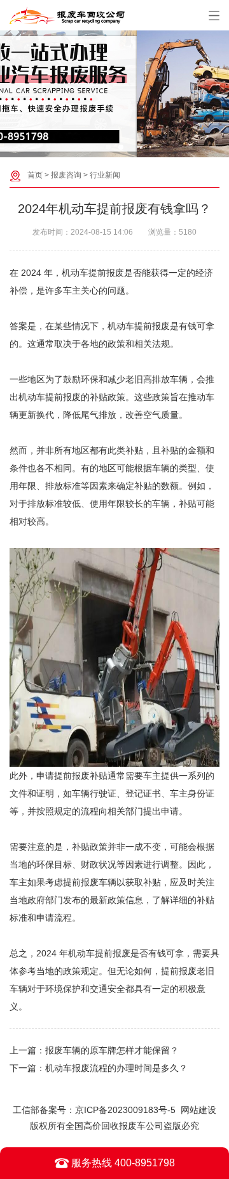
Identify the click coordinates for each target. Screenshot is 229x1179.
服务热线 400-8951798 (122, 1162)
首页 (35, 175)
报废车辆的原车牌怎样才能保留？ (112, 1050)
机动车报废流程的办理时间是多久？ (116, 1068)
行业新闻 (105, 175)
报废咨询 (66, 175)
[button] (108, 147)
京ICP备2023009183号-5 (125, 1110)
